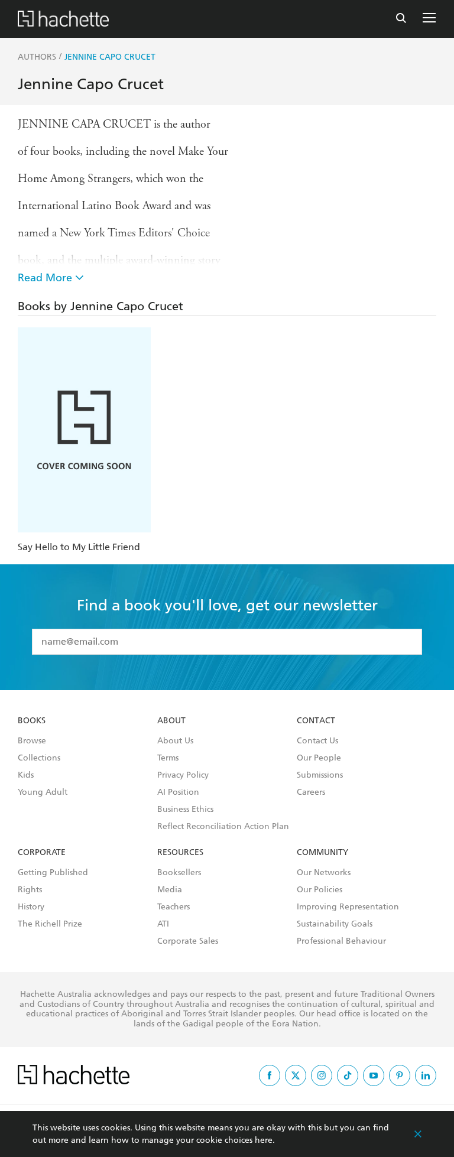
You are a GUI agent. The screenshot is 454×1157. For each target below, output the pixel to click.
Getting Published (53, 873)
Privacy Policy (183, 775)
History (31, 907)
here (264, 1140)
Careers (311, 792)
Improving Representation (348, 907)
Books (32, 721)
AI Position (178, 792)
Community (322, 853)
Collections (39, 758)
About (171, 721)
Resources (180, 853)
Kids (26, 775)
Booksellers (179, 873)
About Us (175, 741)
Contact (316, 721)
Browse (32, 741)
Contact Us (317, 741)
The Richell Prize (50, 924)
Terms (168, 758)
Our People (319, 758)
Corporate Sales (187, 941)
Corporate (42, 853)
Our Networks (324, 873)
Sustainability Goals (334, 924)
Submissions (320, 775)
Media (169, 890)
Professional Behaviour (341, 941)
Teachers (173, 907)
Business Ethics (185, 809)
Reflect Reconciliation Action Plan (223, 827)
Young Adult (42, 792)
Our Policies (319, 890)
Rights (30, 890)
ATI (163, 924)
